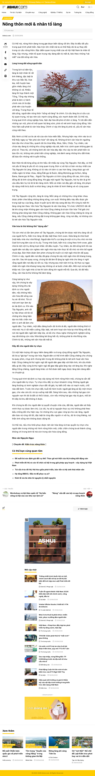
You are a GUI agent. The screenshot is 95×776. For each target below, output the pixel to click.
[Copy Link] (5, 70)
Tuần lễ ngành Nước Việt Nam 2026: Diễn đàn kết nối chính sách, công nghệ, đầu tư (54, 594)
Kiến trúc (44, 688)
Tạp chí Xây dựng (78, 760)
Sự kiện (43, 599)
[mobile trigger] (4, 7)
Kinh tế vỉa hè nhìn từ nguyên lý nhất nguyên (35, 478)
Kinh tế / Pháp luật (47, 587)
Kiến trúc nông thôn (35, 444)
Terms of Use (50, 2)
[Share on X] (5, 58)
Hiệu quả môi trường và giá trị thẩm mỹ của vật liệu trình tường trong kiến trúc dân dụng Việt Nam (54, 682)
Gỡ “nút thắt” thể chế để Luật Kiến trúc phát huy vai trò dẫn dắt (82, 753)
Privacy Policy (35, 2)
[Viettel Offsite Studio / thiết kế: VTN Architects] (31, 606)
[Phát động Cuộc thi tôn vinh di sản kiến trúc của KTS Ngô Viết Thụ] (31, 671)
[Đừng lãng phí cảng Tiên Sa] (59, 742)
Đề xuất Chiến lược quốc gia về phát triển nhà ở (12, 753)
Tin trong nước (46, 631)
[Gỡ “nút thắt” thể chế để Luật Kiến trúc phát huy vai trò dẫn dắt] (82, 742)
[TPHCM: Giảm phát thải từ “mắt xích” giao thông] (31, 638)
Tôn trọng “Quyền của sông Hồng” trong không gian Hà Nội (36, 753)
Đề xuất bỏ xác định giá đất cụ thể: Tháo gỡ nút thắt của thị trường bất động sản (51, 458)
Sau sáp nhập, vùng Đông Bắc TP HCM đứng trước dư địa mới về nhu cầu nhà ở (53, 659)
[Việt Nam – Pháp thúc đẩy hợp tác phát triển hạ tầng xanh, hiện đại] (31, 627)
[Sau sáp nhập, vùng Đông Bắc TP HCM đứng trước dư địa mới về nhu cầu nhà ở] (31, 658)
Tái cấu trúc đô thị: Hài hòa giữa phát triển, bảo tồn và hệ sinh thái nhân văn (49, 469)
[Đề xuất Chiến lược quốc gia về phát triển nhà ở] (12, 742)
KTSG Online (53, 757)
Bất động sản (45, 665)
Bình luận (84, 509)
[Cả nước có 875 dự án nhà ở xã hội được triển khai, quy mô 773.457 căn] (31, 648)
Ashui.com (6, 36)
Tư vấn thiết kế (46, 610)
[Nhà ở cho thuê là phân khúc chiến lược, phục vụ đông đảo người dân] (31, 617)
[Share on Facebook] (5, 52)
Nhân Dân (29, 760)
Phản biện (8, 18)
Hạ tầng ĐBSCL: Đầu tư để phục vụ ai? (32, 474)
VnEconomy (6, 760)
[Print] (5, 76)
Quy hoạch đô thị (33, 747)
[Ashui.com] (17, 7)
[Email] (5, 64)
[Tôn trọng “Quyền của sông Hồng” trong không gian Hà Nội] (36, 742)
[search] (78, 7)
